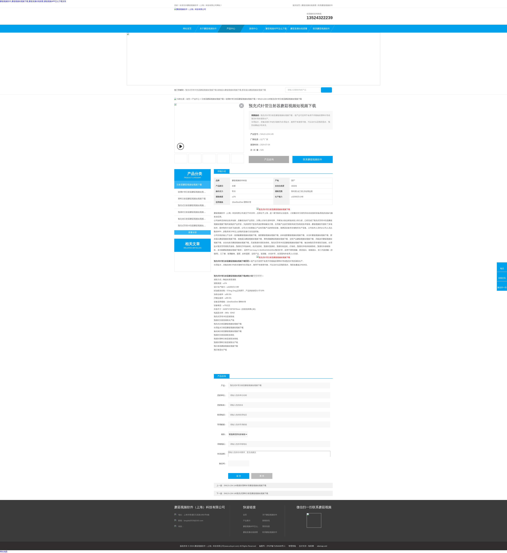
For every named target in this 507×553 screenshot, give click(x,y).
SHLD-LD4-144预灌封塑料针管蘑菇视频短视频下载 (245, 485)
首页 (188, 99)
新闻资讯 (266, 520)
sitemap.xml (322, 546)
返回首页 (296, 5)
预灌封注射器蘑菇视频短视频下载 (193, 212)
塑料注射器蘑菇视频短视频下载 (192, 198)
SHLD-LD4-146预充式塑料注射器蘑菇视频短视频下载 (246, 493)
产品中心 (231, 28)
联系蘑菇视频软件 (325, 5)
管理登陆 (292, 546)
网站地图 (3, 551)
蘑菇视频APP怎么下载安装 (276, 30)
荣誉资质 (266, 526)
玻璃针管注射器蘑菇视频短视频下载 (240, 99)
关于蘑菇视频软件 (208, 28)
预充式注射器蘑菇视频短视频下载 (193, 205)
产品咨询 (269, 159)
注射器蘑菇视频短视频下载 (213, 99)
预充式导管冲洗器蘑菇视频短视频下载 (194, 225)
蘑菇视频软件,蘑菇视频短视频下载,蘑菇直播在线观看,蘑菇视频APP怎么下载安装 (33, 1)
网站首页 (187, 28)
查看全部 (192, 232)
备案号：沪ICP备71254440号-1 (272, 546)
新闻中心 (253, 28)
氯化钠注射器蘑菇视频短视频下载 (193, 219)
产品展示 (246, 520)
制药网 (311, 546)
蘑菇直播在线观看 (309, 5)
